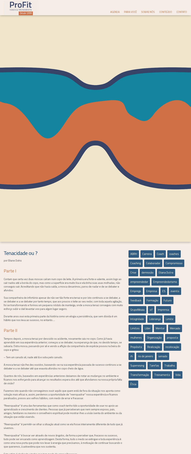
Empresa (151, 291)
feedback (135, 300)
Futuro (168, 300)
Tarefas (154, 365)
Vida (178, 375)
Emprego (135, 291)
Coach (160, 254)
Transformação (139, 375)
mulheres (136, 337)
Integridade (137, 319)
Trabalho (169, 365)
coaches (174, 254)
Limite (169, 319)
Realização (153, 347)
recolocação (172, 347)
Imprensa (163, 310)
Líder (148, 328)
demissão (148, 272)
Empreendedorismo (165, 282)
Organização (154, 337)
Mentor (160, 328)
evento (175, 291)
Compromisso (174, 263)
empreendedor (139, 282)
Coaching (135, 263)
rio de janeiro (145, 356)
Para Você (130, 12)
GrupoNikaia (137, 310)
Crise (133, 272)
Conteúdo (165, 12)
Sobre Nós (148, 12)
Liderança (155, 319)
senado (162, 356)
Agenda (115, 12)
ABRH (133, 254)
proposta (172, 337)
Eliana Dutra (166, 272)
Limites (135, 328)
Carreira (147, 254)
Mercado (175, 328)
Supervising (137, 365)
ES (163, 291)
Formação (152, 300)
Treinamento (162, 375)
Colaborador (153, 263)
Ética (133, 384)
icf (151, 310)
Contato (181, 12)
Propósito (136, 347)
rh (131, 356)
